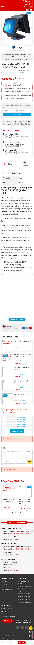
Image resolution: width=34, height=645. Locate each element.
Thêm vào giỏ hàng (30, 642)
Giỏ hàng (4, 584)
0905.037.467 (14, 539)
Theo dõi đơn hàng (6, 589)
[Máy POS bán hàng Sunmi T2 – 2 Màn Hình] (25, 491)
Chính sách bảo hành (24, 599)
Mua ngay (22, 642)
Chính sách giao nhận (24, 586)
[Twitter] (26, 328)
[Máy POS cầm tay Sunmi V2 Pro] (7, 398)
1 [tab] (12, 512)
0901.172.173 (14, 555)
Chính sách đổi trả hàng (25, 602)
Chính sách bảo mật (24, 596)
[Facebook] (23, 328)
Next (30, 28)
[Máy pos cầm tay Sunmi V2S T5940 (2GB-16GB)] (7, 359)
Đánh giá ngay (17, 431)
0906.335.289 (14, 570)
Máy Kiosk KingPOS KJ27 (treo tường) (8, 500)
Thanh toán (4, 587)
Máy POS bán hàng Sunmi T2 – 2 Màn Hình (24, 501)
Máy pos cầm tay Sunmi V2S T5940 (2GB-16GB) (22, 355)
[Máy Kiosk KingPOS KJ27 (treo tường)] (9, 491)
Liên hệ (3, 611)
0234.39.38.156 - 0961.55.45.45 (19, 533)
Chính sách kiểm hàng (24, 594)
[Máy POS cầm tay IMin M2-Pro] (7, 385)
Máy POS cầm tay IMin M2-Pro (22, 382)
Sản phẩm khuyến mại (8, 616)
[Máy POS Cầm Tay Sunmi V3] (7, 345)
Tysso (27, 70)
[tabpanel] (9, 497)
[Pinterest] (30, 328)
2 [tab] (15, 512)
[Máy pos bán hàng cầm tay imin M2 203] (7, 372)
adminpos (10, 326)
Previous (3, 28)
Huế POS (13, 6)
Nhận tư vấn (17, 114)
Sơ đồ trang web (5, 639)
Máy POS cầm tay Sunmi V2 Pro (22, 395)
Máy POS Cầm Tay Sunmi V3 (22, 341)
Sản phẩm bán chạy (7, 614)
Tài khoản (4, 581)
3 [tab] (17, 512)
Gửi (29, 462)
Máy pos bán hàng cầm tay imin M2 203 (22, 368)
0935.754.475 (14, 564)
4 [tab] (20, 512)
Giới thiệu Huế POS (6, 609)
